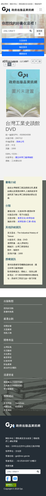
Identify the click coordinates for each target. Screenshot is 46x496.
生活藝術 (8, 351)
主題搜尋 (23, 40)
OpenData (19, 403)
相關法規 (8, 407)
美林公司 (20, 142)
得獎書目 (19, 407)
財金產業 (8, 364)
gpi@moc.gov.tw (22, 456)
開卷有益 (8, 340)
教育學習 (8, 357)
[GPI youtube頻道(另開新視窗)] (15, 478)
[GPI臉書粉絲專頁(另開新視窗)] (9, 478)
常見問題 (8, 403)
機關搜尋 (23, 54)
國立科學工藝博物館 (24, 157)
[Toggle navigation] (40, 9)
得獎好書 (8, 326)
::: (6, 421)
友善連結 (8, 410)
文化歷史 (8, 354)
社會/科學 (8, 361)
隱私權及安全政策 (26, 4)
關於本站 (13, 4)
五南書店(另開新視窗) (13, 385)
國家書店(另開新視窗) (13, 382)
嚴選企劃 (8, 318)
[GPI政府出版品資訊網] (18, 9)
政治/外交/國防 (10, 368)
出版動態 (8, 301)
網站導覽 (4, 4)
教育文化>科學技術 (26, 218)
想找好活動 (8, 308)
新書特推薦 (8, 312)
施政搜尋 (23, 47)
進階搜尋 (39, 32)
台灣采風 (8, 347)
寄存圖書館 (8, 389)
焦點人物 (8, 333)
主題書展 (8, 329)
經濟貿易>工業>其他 (27, 221)
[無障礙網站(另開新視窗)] (11, 485)
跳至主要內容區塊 (7, 1)
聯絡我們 (38, 4)
